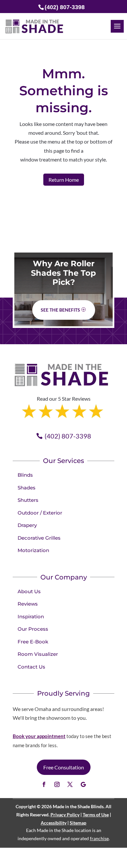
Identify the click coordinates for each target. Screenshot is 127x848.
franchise (99, 838)
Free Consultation (63, 767)
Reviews (28, 604)
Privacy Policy (64, 814)
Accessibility (53, 822)
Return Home (64, 180)
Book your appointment (39, 736)
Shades (26, 488)
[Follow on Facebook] (44, 784)
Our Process (33, 629)
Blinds (25, 475)
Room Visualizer (38, 654)
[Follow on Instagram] (57, 784)
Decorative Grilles (39, 538)
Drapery (27, 525)
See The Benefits (60, 310)
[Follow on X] (70, 784)
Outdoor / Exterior (40, 513)
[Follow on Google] (83, 784)
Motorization (33, 550)
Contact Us (31, 667)
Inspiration (31, 616)
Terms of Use (96, 814)
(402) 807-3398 (68, 436)
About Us (29, 591)
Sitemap (78, 822)
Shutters (28, 500)
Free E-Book (33, 642)
